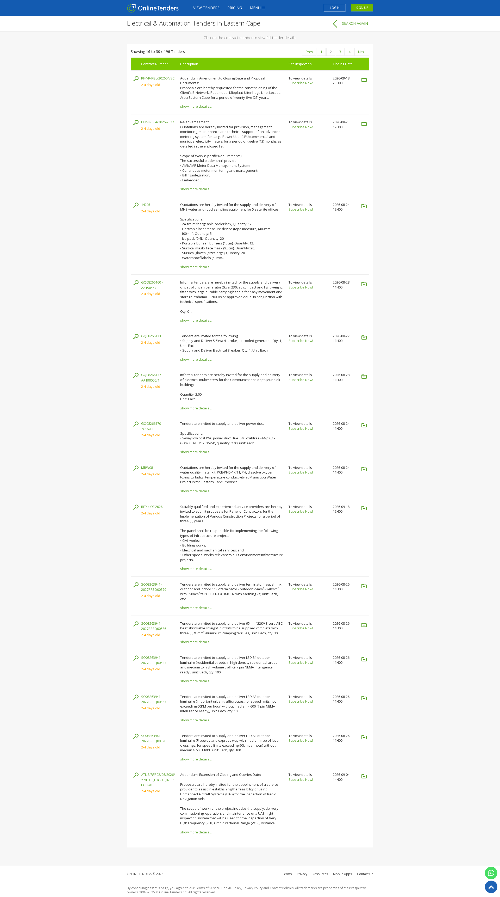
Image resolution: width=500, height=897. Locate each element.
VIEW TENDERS (206, 7)
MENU (256, 7)
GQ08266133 (151, 336)
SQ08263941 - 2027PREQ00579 (153, 587)
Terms (287, 874)
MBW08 (147, 467)
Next (362, 51)
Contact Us (365, 874)
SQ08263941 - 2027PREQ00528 (153, 738)
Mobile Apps (342, 874)
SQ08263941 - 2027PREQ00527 (153, 660)
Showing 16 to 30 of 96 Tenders (158, 51)
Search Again (355, 23)
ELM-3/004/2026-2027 (157, 122)
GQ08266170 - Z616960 (152, 426)
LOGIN (335, 7)
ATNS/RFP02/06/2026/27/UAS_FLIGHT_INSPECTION (158, 779)
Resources (320, 874)
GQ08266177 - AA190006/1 (152, 377)
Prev (309, 51)
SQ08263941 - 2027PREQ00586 (153, 626)
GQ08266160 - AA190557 (152, 285)
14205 (145, 204)
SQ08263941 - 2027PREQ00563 (153, 699)
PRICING (234, 7)
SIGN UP (362, 7)
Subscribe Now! (301, 83)
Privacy (302, 874)
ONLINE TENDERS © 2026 (145, 874)
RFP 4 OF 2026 (151, 506)
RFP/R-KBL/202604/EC (157, 78)
